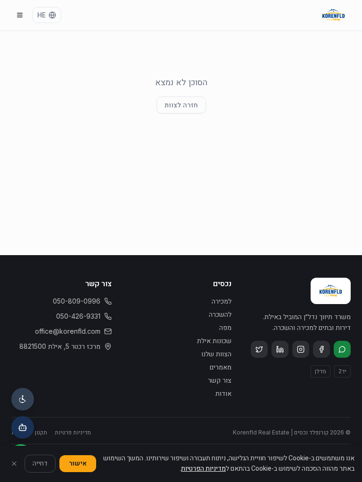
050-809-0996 (76, 301)
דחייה (40, 463)
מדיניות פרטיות (73, 432)
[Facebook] (321, 349)
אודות (223, 393)
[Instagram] (300, 349)
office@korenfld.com (67, 331)
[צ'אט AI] (22, 427)
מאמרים (220, 367)
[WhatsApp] (342, 349)
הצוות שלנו (216, 354)
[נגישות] (22, 399)
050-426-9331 (78, 316)
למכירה (221, 301)
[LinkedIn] (280, 349)
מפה (225, 327)
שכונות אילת (214, 341)
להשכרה (220, 314)
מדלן (320, 371)
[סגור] (14, 463)
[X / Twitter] (259, 349)
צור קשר (219, 380)
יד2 (342, 371)
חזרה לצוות (181, 105)
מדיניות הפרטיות (203, 469)
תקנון (41, 432)
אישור (78, 463)
